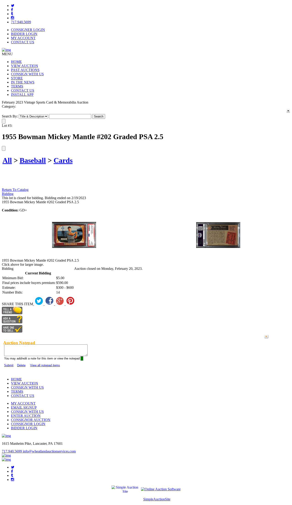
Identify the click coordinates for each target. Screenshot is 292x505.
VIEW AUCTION (24, 66)
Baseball (33, 160)
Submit (8, 365)
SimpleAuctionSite (156, 499)
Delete (21, 365)
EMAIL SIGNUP (24, 407)
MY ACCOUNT (23, 38)
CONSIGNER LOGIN (28, 30)
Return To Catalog (15, 190)
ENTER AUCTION (26, 416)
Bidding (7, 194)
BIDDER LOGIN (24, 34)
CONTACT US (22, 42)
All (7, 160)
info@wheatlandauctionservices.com (49, 451)
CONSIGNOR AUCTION (30, 420)
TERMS (17, 86)
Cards (63, 160)
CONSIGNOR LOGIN (28, 424)
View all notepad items (45, 365)
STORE (17, 78)
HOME (16, 62)
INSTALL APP (22, 94)
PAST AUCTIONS (25, 70)
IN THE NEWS (22, 82)
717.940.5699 (21, 22)
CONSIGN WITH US (27, 74)
